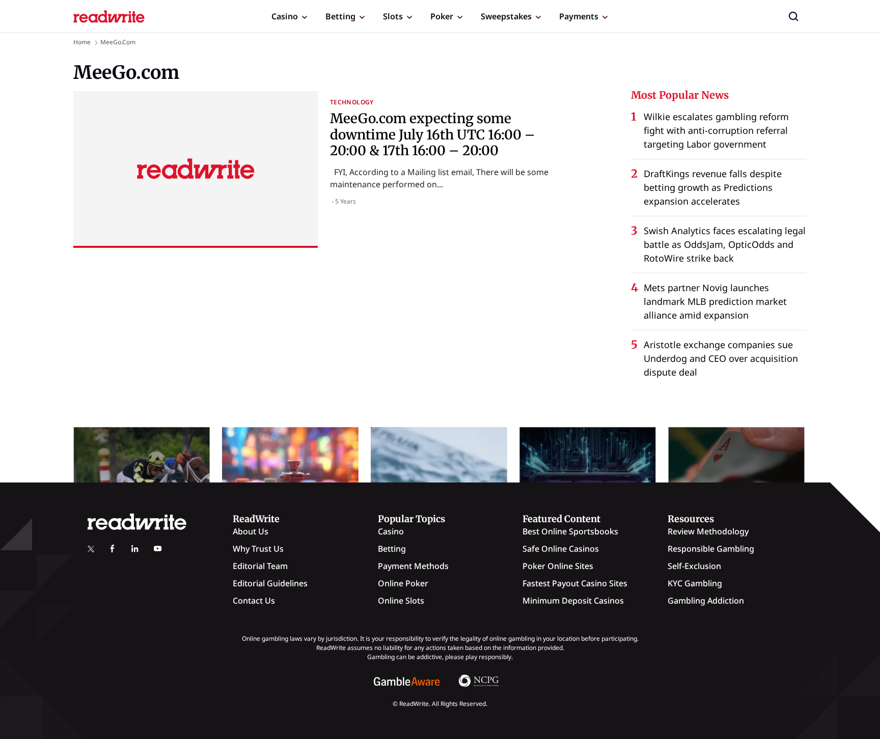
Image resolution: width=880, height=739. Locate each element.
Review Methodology (708, 531)
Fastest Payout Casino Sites (574, 583)
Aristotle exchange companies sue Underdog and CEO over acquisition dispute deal (721, 358)
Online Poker (403, 583)
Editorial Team (260, 566)
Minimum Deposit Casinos (573, 600)
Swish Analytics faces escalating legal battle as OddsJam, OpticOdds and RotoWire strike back (725, 244)
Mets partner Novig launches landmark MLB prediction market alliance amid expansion (715, 301)
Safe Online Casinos (560, 548)
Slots (393, 16)
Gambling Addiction (706, 600)
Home (82, 42)
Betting (340, 16)
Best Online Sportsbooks (570, 531)
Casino (284, 16)
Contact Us (254, 600)
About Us (250, 531)
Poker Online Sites (557, 566)
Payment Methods (413, 566)
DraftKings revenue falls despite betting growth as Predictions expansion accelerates (713, 187)
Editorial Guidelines (270, 583)
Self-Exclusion (694, 566)
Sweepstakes (506, 16)
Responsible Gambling (711, 548)
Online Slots (401, 600)
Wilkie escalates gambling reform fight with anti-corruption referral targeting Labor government (716, 130)
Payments (578, 16)
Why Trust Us (258, 548)
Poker (441, 16)
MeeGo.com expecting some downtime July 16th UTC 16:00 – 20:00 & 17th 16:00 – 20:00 (432, 134)
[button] (793, 16)
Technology (352, 102)
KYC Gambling (695, 583)
